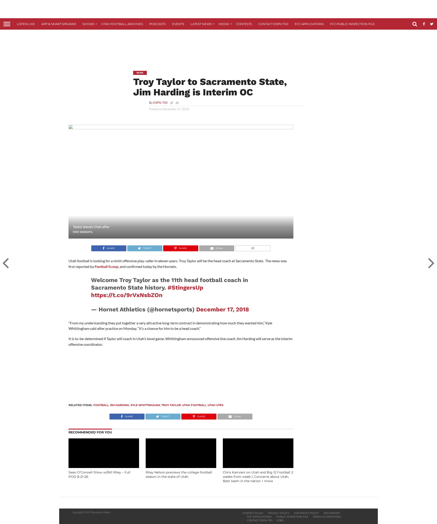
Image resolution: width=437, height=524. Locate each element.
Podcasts (157, 24)
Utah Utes (216, 405)
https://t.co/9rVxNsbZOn (127, 295)
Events (178, 24)
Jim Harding (119, 405)
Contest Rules (252, 513)
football (101, 405)
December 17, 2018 (222, 309)
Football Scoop (106, 266)
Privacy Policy (278, 513)
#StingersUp (185, 287)
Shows (88, 24)
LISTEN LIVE (26, 24)
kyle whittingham (145, 405)
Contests (244, 24)
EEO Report (332, 513)
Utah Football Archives (122, 24)
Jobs (280, 520)
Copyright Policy (306, 513)
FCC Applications (309, 24)
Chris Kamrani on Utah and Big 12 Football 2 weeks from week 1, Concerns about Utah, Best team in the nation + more (258, 476)
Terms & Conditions (327, 516)
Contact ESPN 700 (273, 24)
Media (224, 24)
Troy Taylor (171, 405)
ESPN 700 (160, 102)
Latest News (201, 24)
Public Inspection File (292, 516)
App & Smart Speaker (58, 24)
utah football (194, 405)
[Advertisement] (218, 47)
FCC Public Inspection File (352, 24)
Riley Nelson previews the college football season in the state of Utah (179, 474)
